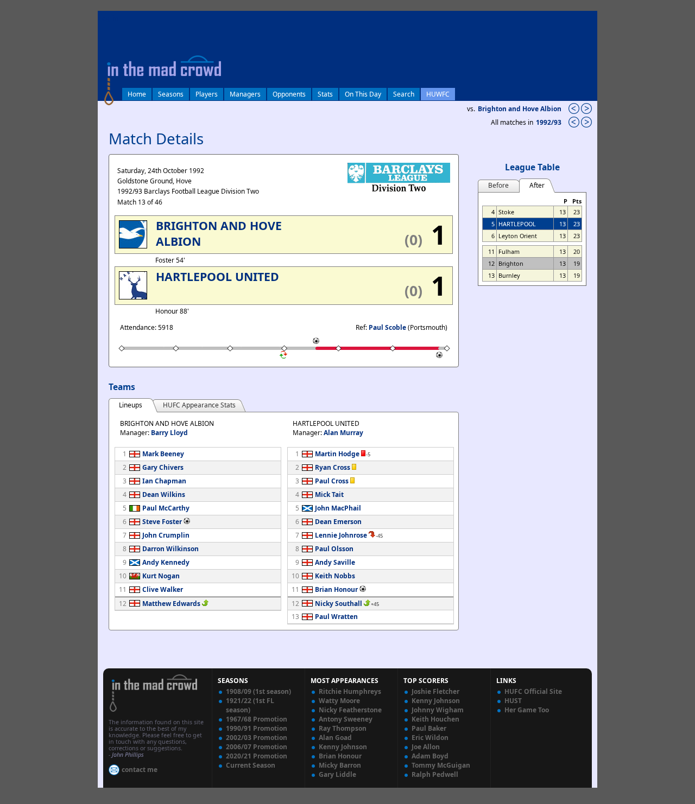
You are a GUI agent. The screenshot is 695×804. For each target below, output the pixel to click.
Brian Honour (336, 589)
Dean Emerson (338, 521)
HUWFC (438, 94)
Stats (325, 94)
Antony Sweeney (345, 719)
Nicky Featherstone (350, 709)
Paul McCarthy (165, 508)
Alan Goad (335, 737)
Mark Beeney (163, 453)
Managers (245, 94)
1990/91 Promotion (256, 728)
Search (403, 94)
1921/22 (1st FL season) (250, 705)
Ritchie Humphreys (350, 691)
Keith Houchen (435, 719)
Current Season (250, 765)
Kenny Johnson (343, 746)
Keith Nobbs (335, 575)
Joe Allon (426, 746)
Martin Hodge (337, 453)
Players (206, 94)
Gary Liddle (337, 774)
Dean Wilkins (163, 494)
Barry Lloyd (169, 432)
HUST (513, 700)
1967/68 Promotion (256, 719)
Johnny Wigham (438, 709)
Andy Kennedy (165, 562)
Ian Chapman (164, 481)
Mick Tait (329, 494)
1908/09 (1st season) (258, 691)
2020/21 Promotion (256, 756)
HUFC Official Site (533, 691)
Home (137, 94)
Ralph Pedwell (435, 774)
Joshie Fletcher (435, 691)
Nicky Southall (338, 603)
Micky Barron (340, 765)
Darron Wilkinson (170, 548)
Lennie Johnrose (341, 535)
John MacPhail (338, 508)
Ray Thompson (343, 728)
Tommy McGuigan (441, 765)
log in (109, 18)
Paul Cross (332, 481)
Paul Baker (429, 728)
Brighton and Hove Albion (519, 108)
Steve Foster (162, 521)
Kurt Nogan (161, 575)
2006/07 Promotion (256, 746)
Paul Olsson (334, 548)
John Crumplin (165, 535)
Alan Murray (343, 432)
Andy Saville (335, 562)
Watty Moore (339, 700)
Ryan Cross (332, 467)
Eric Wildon (430, 737)
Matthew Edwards (171, 603)
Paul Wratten (336, 616)
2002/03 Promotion (256, 737)
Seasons (171, 94)
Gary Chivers (163, 467)
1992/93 (549, 122)
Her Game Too (526, 709)
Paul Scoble (387, 327)
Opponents (289, 94)
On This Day (363, 94)
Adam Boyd (430, 756)
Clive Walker (162, 589)
